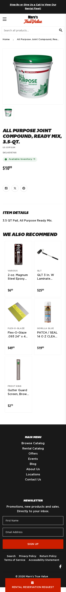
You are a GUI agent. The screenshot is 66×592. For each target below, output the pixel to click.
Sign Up (33, 544)
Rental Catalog (33, 448)
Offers (33, 453)
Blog (33, 464)
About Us (33, 469)
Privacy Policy (27, 556)
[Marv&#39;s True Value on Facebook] (60, 567)
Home (6, 39)
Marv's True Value (37, 576)
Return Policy (48, 556)
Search (11, 556)
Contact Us (33, 479)
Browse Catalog (33, 443)
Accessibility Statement (44, 560)
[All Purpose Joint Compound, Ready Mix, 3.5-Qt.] (8, 112)
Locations (33, 474)
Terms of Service (14, 560)
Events (33, 459)
